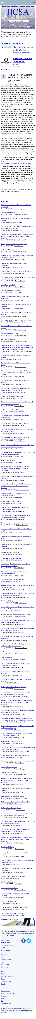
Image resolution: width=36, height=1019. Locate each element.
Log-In (28, 6)
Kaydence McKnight (21, 214)
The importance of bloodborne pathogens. (14, 244)
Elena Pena (18, 359)
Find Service (14, 6)
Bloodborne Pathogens (8, 212)
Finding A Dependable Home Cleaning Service (15, 755)
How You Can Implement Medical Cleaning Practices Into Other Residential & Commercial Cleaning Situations (17, 236)
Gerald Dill (18, 503)
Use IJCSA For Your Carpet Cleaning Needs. (14, 423)
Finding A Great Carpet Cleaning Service (13, 687)
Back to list (6, 69)
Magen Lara (19, 300)
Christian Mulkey (21, 330)
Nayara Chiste (19, 730)
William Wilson (19, 624)
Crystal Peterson (20, 441)
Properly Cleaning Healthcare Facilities (12, 913)
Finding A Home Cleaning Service (11, 501)
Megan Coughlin (20, 281)
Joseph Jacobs (19, 273)
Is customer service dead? (9, 339)
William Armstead (20, 316)
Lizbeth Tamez (19, 763)
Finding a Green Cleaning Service (11, 558)
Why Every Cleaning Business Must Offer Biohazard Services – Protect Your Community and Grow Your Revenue (16, 372)
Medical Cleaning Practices (9, 772)
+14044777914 (6, 935)
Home (4, 6)
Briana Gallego (19, 575)
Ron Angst (18, 610)
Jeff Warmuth (19, 246)
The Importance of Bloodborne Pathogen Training (16, 320)
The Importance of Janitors (9, 767)
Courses (22, 6)
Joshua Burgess (21, 251)
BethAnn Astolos (20, 589)
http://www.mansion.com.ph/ (21, 52)
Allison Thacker (20, 259)
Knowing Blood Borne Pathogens (11, 552)
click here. (27, 36)
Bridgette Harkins (21, 603)
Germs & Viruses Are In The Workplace (13, 876)
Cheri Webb (18, 884)
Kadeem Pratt (19, 667)
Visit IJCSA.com (6, 950)
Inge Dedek (18, 540)
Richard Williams (20, 287)
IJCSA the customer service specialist (12, 796)
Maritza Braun (19, 632)
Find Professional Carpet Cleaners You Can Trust (16, 907)
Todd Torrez (18, 230)
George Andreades (21, 341)
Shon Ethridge (20, 659)
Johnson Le (18, 560)
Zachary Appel (19, 209)
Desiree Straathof (20, 616)
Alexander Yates (20, 714)
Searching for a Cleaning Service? (11, 741)
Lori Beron (19, 222)
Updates (3, 947)
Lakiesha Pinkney (20, 367)
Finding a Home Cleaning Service (11, 652)
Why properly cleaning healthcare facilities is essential (17, 761)
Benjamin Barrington (22, 525)
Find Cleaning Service (7, 976)
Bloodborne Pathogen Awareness (11, 290)
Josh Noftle (18, 825)
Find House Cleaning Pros (9, 250)
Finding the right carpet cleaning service (13, 396)
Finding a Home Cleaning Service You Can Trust (15, 802)
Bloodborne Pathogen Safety (9, 333)
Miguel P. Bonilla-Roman (22, 597)
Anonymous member (22, 490)
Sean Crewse (19, 654)
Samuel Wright (19, 384)
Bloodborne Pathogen (7, 847)
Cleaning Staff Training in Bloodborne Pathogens (16, 271)
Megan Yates (19, 419)
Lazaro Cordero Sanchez (23, 751)
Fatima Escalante (20, 392)
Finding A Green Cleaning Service (11, 808)
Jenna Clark (19, 293)
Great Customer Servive (8, 901)
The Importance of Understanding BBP (12, 579)
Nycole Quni (19, 784)
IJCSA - (17, 864)
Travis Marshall (20, 810)
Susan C (18, 903)
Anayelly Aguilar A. (20, 240)
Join (8, 6)
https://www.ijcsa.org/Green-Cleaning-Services (16, 163)
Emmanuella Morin (21, 648)
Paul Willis (19, 398)
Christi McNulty (19, 568)
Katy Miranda (19, 833)
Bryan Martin (19, 683)
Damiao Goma (19, 406)
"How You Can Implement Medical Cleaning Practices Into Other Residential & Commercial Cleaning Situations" (17, 486)
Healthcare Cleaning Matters (9, 888)
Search (3, 974)
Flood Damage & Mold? (8, 285)
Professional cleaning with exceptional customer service (18, 523)
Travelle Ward (20, 308)
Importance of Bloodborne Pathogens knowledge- (16, 614)
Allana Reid (18, 497)
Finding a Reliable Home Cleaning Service (14, 410)
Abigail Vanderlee (20, 322)
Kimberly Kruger (20, 472)
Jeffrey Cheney (19, 909)
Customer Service (6, 657)
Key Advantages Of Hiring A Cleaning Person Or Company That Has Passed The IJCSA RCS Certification (15, 468)
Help (32, 6)
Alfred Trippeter (20, 511)
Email (12, 935)
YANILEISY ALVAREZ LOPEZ (24, 351)
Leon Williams (19, 480)
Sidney (17, 878)
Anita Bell (19, 581)
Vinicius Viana (19, 519)
